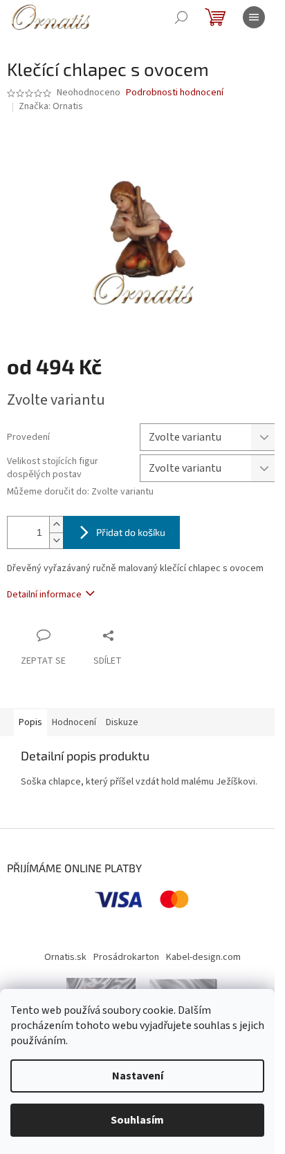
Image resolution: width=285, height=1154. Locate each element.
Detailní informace (44, 595)
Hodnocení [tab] (74, 722)
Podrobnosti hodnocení (174, 92)
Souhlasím (137, 1120)
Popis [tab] (30, 722)
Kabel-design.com (203, 957)
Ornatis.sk (65, 957)
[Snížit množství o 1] (56, 540)
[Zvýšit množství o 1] (56, 524)
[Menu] (254, 17)
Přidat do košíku (130, 532)
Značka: (51, 106)
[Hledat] (181, 17)
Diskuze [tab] (122, 722)
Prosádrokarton (126, 957)
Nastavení (137, 1076)
